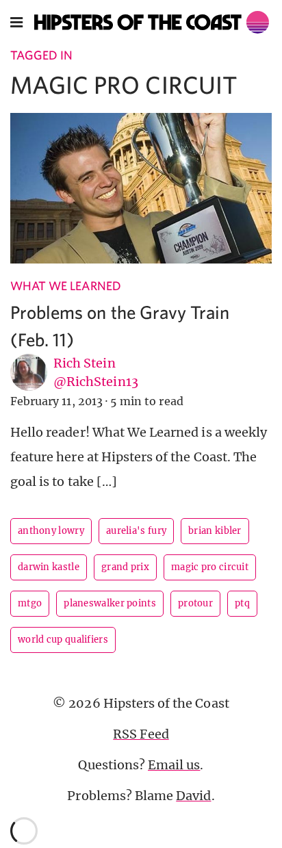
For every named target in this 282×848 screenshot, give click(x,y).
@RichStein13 (95, 381)
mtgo (30, 603)
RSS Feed (140, 734)
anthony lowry (51, 531)
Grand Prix (125, 567)
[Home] (152, 22)
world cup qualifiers (63, 639)
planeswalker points (110, 603)
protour (195, 603)
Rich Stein (84, 363)
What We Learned (65, 286)
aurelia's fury (136, 531)
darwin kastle (48, 567)
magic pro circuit (209, 567)
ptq (242, 603)
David (193, 796)
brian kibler (215, 531)
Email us (174, 765)
